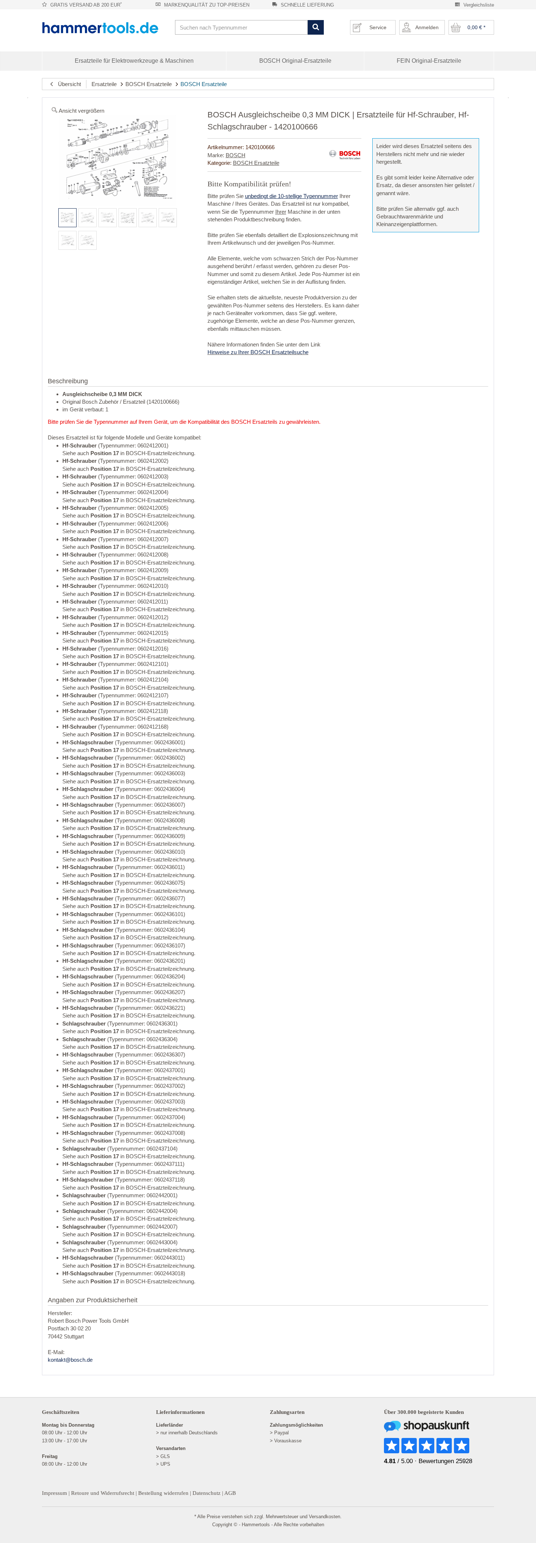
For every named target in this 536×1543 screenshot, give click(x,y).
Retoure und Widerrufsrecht (102, 1493)
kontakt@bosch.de (70, 1360)
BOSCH (235, 155)
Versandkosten (324, 1516)
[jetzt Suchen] (315, 27)
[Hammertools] (106, 27)
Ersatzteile (104, 84)
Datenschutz (207, 1493)
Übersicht (67, 84)
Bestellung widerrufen (163, 1493)
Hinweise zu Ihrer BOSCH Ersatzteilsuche (257, 352)
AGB (230, 1493)
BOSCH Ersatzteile (148, 84)
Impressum (54, 1493)
